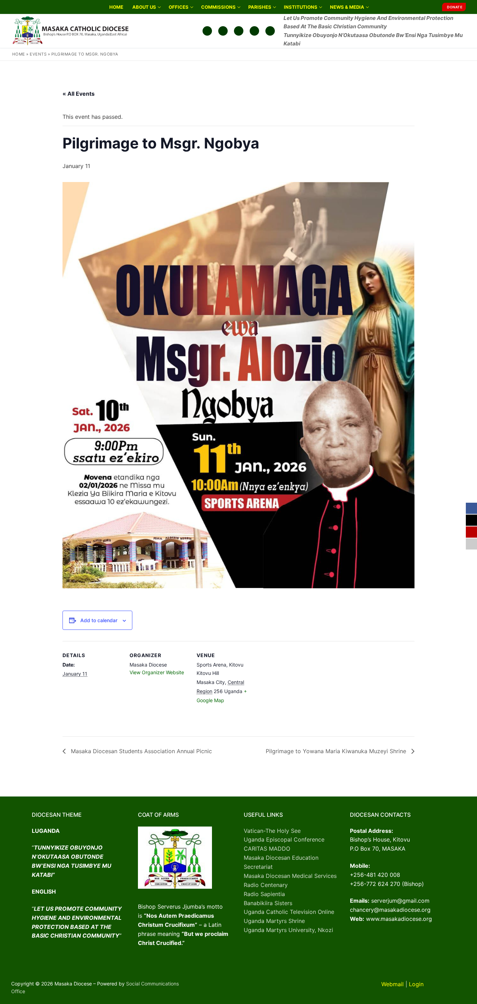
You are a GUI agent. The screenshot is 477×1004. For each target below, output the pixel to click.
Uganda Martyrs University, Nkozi (288, 929)
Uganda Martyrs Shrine (274, 920)
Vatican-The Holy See (272, 830)
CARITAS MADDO (267, 848)
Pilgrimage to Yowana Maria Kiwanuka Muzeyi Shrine (337, 751)
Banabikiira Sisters (268, 903)
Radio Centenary (266, 884)
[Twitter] (223, 31)
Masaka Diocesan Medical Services (290, 875)
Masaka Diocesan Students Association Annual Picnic (140, 751)
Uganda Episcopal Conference (284, 839)
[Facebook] (207, 31)
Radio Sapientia (264, 893)
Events (38, 54)
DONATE (454, 7)
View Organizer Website (157, 672)
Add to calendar (98, 620)
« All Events (79, 93)
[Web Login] (270, 31)
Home (18, 54)
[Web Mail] (254, 31)
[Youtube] (238, 31)
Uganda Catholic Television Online (289, 911)
